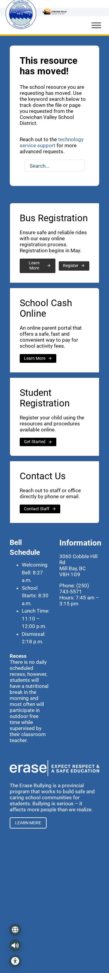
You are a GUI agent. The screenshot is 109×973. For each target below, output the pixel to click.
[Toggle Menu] (96, 25)
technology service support (52, 142)
